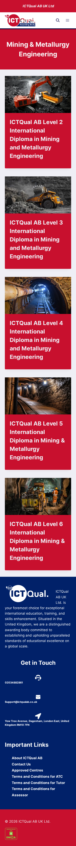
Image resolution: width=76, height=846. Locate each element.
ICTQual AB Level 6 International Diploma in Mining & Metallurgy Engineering (37, 541)
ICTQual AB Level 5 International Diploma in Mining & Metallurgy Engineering (37, 440)
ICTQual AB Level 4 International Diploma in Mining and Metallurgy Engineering (36, 340)
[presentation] (38, 94)
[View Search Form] (58, 20)
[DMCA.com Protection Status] (38, 834)
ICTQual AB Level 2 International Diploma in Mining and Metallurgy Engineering (36, 139)
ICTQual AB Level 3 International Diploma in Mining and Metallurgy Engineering (36, 239)
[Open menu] (67, 20)
